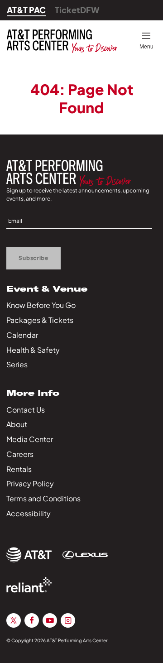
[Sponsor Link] (29, 555)
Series (17, 364)
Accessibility (28, 513)
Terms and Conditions (43, 498)
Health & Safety (33, 350)
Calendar (22, 335)
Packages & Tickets (39, 320)
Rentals (19, 469)
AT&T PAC (26, 10)
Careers (20, 454)
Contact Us (25, 409)
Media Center (29, 439)
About (16, 424)
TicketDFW (77, 10)
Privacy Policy (30, 483)
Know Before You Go (41, 305)
